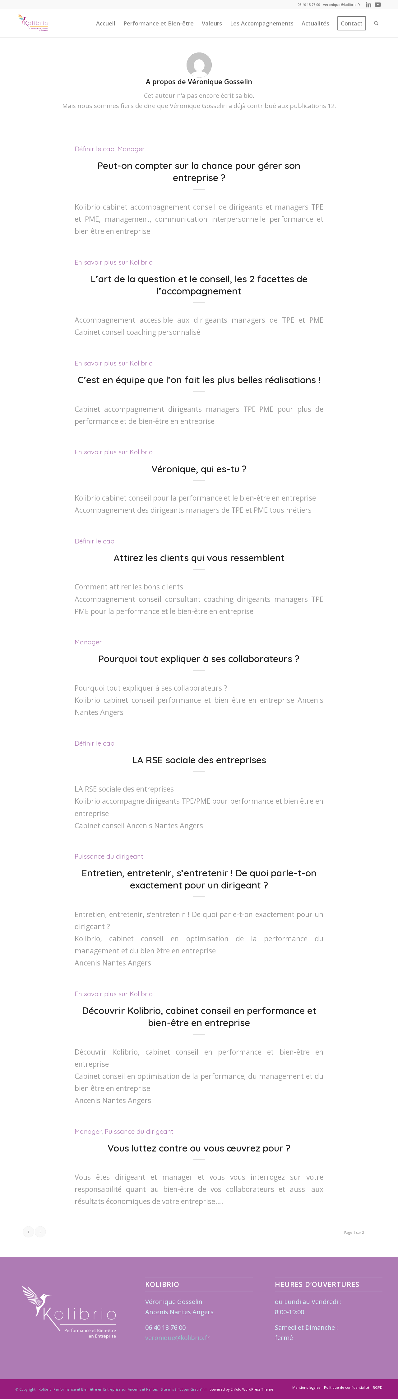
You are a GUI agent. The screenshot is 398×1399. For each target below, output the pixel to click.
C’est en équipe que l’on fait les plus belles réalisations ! (199, 380)
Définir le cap (94, 149)
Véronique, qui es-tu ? (199, 469)
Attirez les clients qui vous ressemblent (199, 558)
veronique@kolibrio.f (176, 1337)
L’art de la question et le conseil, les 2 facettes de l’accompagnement (199, 285)
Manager (131, 149)
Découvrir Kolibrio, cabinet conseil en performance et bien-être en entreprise (199, 1017)
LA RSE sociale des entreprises (199, 760)
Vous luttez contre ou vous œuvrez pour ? (199, 1148)
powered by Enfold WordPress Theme (241, 1389)
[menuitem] (105, 23)
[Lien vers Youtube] (377, 4)
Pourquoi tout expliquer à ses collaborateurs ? (199, 659)
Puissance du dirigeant (109, 856)
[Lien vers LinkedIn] (368, 4)
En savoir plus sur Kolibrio (114, 262)
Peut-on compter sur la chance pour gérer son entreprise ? (199, 172)
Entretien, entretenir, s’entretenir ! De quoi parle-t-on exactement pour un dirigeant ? (199, 879)
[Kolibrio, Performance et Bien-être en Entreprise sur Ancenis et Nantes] (33, 23)
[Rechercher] (376, 23)
